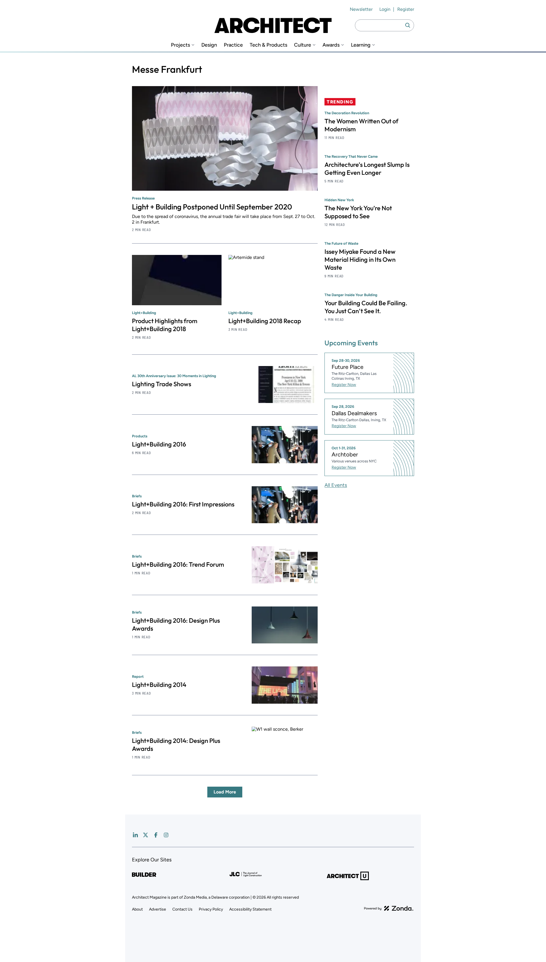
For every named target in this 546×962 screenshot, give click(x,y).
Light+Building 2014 (159, 685)
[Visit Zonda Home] (388, 908)
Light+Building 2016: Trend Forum (178, 564)
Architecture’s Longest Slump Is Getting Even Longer (367, 168)
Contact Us (182, 909)
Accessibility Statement (250, 909)
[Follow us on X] (145, 835)
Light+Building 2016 (159, 444)
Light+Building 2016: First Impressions (183, 504)
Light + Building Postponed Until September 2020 (212, 206)
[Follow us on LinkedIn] (135, 835)
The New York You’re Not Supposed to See (358, 212)
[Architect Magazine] (273, 25)
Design (209, 45)
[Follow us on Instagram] (166, 835)
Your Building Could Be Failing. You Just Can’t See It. (365, 307)
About (137, 909)
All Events (335, 485)
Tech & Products (268, 45)
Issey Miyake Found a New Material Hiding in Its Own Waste (360, 259)
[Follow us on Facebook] (155, 835)
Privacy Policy (211, 909)
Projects (180, 45)
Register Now (344, 384)
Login (384, 9)
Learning (361, 45)
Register (405, 9)
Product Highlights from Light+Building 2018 (164, 325)
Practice (233, 45)
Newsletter (361, 9)
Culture (302, 45)
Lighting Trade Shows (161, 384)
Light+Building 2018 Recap (264, 321)
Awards (331, 45)
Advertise (157, 909)
